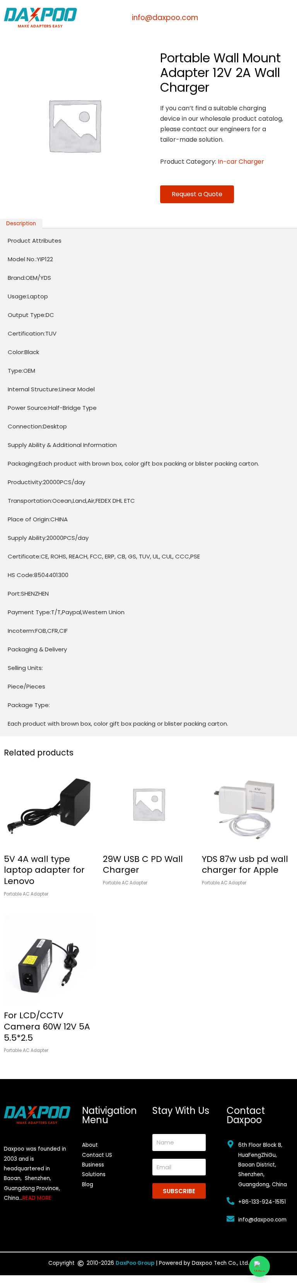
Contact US (97, 1155)
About (90, 1145)
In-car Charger (241, 161)
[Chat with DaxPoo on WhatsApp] (259, 1266)
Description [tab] (21, 223)
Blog (87, 1184)
